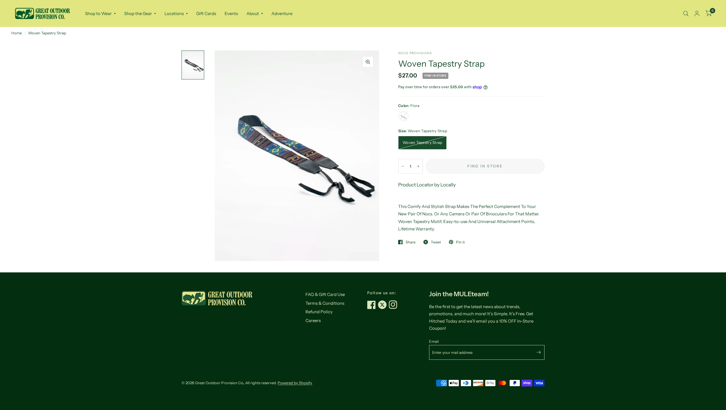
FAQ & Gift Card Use (325, 294)
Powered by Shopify (295, 382)
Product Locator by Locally (427, 185)
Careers (313, 320)
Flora (403, 116)
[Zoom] (367, 62)
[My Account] (696, 13)
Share (410, 242)
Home (16, 33)
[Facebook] (372, 304)
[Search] (685, 13)
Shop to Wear (98, 13)
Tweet (436, 242)
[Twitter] (383, 304)
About (252, 13)
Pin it (460, 242)
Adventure (281, 13)
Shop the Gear (138, 13)
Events (231, 13)
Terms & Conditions (324, 303)
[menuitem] (100, 13)
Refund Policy (319, 311)
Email (434, 341)
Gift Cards (206, 13)
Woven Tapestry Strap (422, 142)
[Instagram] (394, 304)
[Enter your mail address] (538, 352)
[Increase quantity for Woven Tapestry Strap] (418, 166)
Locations (174, 13)
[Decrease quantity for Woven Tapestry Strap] (402, 166)
